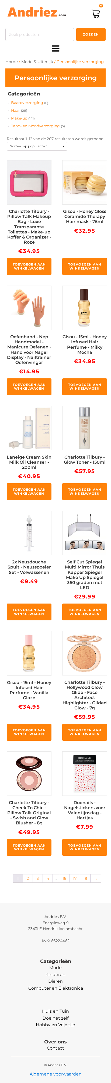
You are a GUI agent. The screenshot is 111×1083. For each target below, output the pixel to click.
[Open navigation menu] (56, 49)
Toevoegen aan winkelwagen (29, 266)
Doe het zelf (55, 1018)
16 (64, 878)
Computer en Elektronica (55, 988)
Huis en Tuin (55, 1011)
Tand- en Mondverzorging (35, 126)
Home (11, 61)
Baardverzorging (27, 102)
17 (75, 878)
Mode (55, 967)
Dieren (55, 981)
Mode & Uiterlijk (37, 61)
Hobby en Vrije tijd (55, 1024)
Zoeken (91, 34)
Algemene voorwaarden (56, 1074)
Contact (55, 1048)
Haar (15, 110)
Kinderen (55, 974)
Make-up (19, 118)
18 (85, 878)
